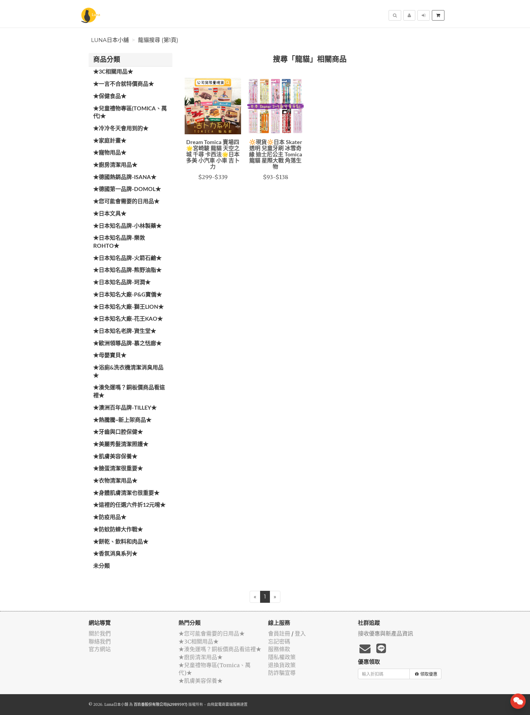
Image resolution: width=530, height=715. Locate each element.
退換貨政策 (282, 665)
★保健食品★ (109, 96)
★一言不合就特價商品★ (123, 84)
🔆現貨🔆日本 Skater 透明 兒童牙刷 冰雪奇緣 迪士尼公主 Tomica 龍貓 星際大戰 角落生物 (275, 155)
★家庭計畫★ (109, 141)
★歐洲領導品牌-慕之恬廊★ (127, 343)
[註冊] (409, 15)
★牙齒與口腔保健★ (118, 432)
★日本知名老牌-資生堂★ (124, 331)
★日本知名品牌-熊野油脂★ (127, 270)
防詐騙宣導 (282, 672)
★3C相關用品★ (113, 72)
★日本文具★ (109, 214)
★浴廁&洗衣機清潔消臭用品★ (128, 372)
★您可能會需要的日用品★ (126, 202)
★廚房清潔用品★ (115, 165)
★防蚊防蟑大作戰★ (118, 530)
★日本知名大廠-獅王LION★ (128, 307)
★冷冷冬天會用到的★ (120, 129)
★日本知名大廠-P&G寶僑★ (127, 295)
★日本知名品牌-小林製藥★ (127, 226)
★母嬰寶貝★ (109, 355)
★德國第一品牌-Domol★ (127, 189)
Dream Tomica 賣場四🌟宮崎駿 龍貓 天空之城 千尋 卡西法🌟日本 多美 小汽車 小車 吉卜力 (213, 155)
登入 (300, 633)
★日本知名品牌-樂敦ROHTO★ (119, 242)
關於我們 (100, 633)
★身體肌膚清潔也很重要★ (126, 493)
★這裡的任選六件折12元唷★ (129, 505)
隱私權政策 (282, 657)
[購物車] (438, 15)
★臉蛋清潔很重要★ (118, 469)
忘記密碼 (279, 641)
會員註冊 (279, 633)
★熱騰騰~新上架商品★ (122, 420)
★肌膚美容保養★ (115, 457)
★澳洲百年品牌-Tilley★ (125, 408)
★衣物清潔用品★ (115, 481)
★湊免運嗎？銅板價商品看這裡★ (129, 392)
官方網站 (100, 649)
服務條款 (279, 649)
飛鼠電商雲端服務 (225, 704)
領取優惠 (428, 674)
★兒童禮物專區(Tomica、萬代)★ (130, 113)
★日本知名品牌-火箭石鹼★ (127, 258)
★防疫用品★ (109, 517)
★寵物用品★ (109, 153)
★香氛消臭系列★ (115, 554)
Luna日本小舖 (110, 40)
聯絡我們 (100, 641)
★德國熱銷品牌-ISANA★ (124, 177)
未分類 (101, 566)
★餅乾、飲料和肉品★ (120, 542)
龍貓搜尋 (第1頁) (158, 40)
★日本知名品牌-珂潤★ (122, 282)
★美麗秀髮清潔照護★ (120, 444)
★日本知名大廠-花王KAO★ (128, 319)
